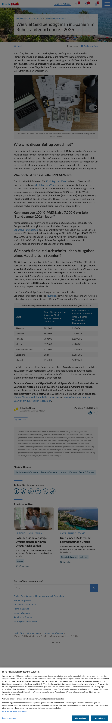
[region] (56, 695)
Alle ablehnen (80, 718)
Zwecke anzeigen (9, 718)
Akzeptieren (99, 718)
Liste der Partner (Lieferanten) (14, 711)
